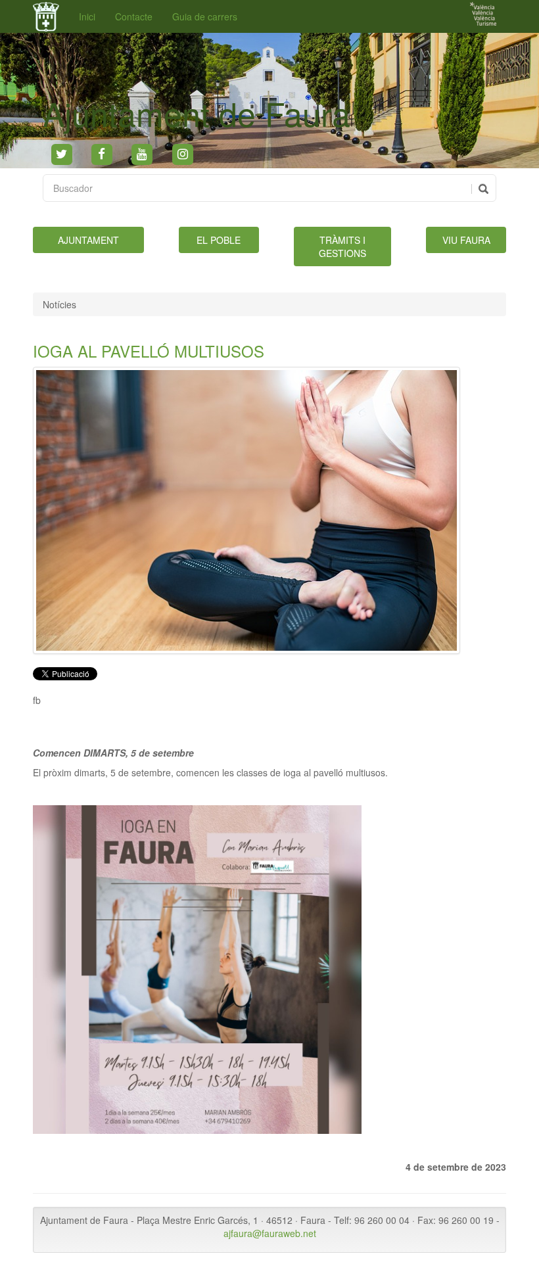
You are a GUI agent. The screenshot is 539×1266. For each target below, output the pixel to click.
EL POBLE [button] (219, 239)
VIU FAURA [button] (466, 239)
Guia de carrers (204, 16)
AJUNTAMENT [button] (88, 239)
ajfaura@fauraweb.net (269, 1233)
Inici (87, 16)
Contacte (133, 16)
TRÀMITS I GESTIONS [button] (342, 246)
